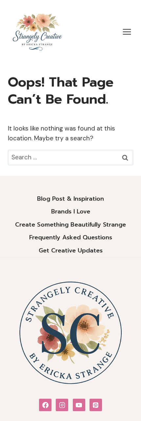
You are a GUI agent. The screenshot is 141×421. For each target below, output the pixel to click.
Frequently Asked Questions (70, 237)
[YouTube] (79, 405)
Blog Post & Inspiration (70, 198)
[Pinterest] (96, 405)
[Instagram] (62, 405)
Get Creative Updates (71, 250)
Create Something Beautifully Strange (70, 224)
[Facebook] (45, 405)
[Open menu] (126, 31)
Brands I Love (70, 211)
